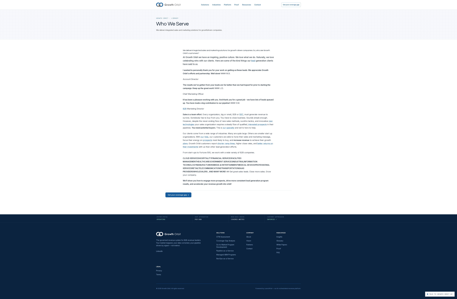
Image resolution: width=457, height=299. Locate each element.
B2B (184, 109)
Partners (249, 245)
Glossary (279, 241)
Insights (279, 237)
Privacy (159, 271)
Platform (227, 5)
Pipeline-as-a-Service (225, 251)
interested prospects (257, 124)
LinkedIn (159, 251)
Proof (236, 5)
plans (185, 143)
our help (204, 137)
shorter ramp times (226, 143)
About (248, 237)
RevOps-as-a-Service (225, 259)
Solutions (205, 5)
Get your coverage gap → (178, 195)
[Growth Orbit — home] (168, 5)
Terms (158, 275)
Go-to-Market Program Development (225, 246)
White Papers (281, 245)
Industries (216, 5)
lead (253, 60)
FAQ (278, 252)
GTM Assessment (223, 237)
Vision (248, 241)
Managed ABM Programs (226, 255)
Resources (246, 5)
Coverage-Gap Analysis (225, 241)
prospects (207, 140)
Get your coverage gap (291, 5)
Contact (257, 5)
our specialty (228, 128)
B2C (241, 114)
